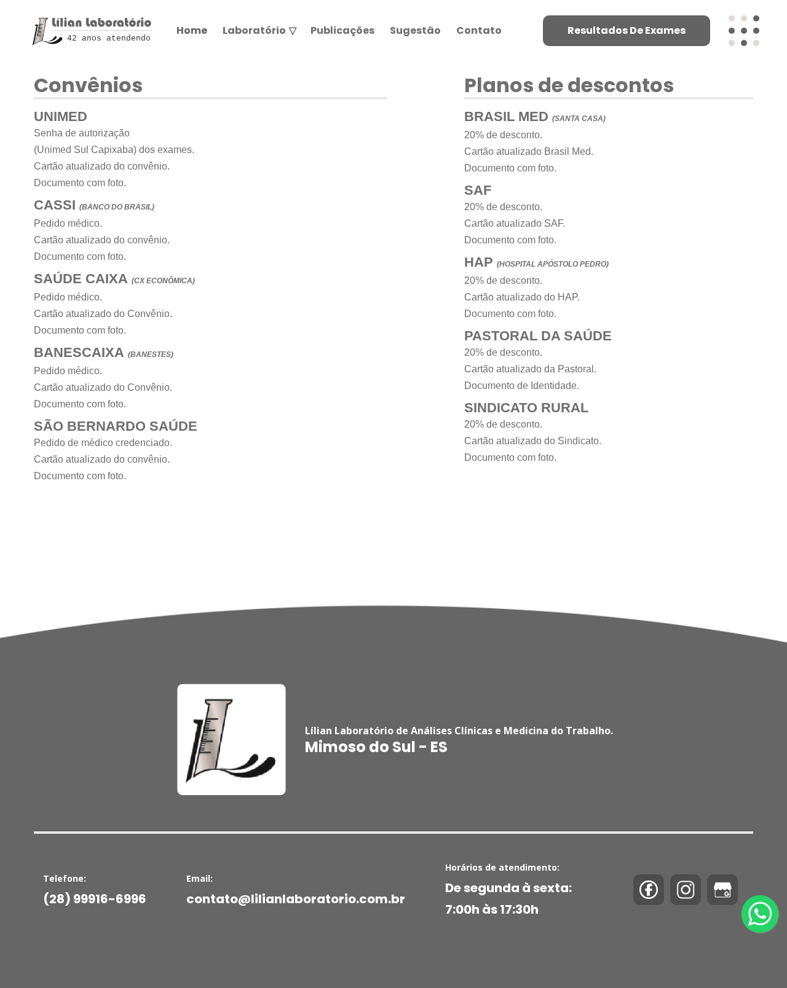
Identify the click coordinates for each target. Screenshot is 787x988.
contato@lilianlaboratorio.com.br (295, 899)
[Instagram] (685, 889)
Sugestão (415, 30)
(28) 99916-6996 (94, 899)
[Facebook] (648, 889)
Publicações (342, 30)
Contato (479, 30)
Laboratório (259, 30)
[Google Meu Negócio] (722, 889)
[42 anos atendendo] (90, 17)
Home (191, 30)
